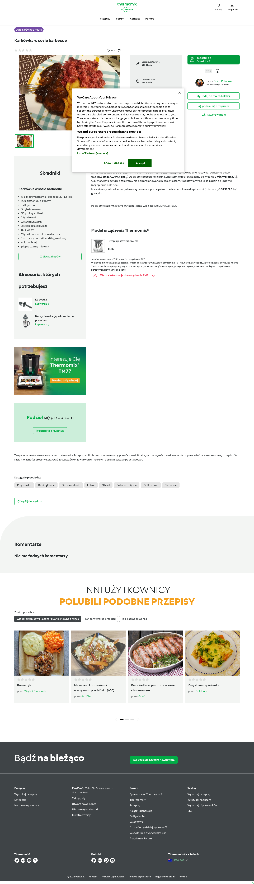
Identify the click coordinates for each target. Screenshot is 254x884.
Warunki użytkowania (113, 876)
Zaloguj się (78, 798)
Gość (141, 696)
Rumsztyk (24, 685)
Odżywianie (137, 816)
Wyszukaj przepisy (25, 794)
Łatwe (91, 485)
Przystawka (24, 485)
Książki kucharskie (141, 810)
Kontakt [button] (135, 18)
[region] (128, 130)
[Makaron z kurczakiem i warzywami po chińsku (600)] (98, 653)
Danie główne (46, 485)
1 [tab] (122, 719)
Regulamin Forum (141, 838)
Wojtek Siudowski (35, 691)
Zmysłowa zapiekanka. (204, 685)
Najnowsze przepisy (26, 805)
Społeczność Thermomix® (146, 794)
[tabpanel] (127, 677)
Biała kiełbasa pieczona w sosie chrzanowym (153, 687)
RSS (189, 810)
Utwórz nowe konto (84, 804)
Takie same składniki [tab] (134, 618)
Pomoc (183, 876)
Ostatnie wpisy (81, 815)
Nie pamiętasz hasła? (85, 809)
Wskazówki (137, 822)
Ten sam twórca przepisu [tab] (100, 618)
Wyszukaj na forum (199, 799)
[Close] (179, 92)
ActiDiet (86, 696)
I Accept (139, 163)
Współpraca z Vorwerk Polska (148, 833)
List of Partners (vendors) (92, 153)
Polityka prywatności (140, 876)
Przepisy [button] (105, 18)
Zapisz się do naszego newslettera (154, 759)
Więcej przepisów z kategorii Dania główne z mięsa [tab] (48, 618)
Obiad (106, 485)
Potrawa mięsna (127, 485)
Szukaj (191, 788)
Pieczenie (171, 485)
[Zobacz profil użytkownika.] (199, 82)
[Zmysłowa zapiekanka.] (212, 653)
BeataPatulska (223, 81)
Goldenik (201, 691)
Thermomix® (138, 799)
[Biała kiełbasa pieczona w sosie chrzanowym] (155, 653)
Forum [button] (120, 18)
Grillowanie (151, 485)
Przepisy (19, 788)
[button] (218, 7)
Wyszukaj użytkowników (202, 805)
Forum (134, 788)
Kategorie (20, 799)
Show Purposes (114, 162)
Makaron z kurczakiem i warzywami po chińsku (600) (94, 687)
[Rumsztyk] (41, 653)
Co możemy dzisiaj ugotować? (148, 827)
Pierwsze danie (71, 485)
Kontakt (93, 876)
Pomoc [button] (149, 18)
